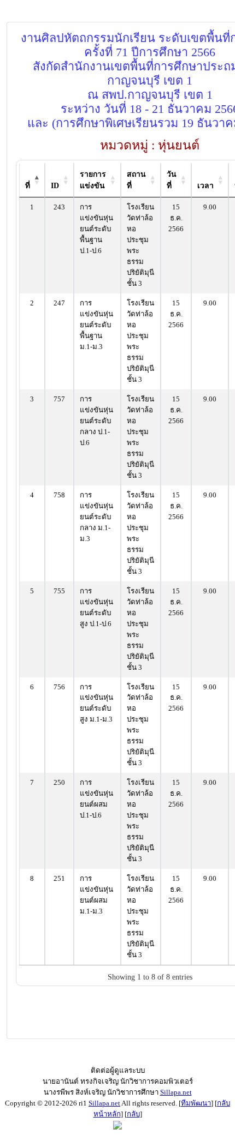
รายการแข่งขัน (93, 180)
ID (55, 186)
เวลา (205, 186)
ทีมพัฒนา (196, 1103)
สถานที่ (136, 180)
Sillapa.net (176, 1092)
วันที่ (172, 180)
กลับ (133, 1114)
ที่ (27, 186)
